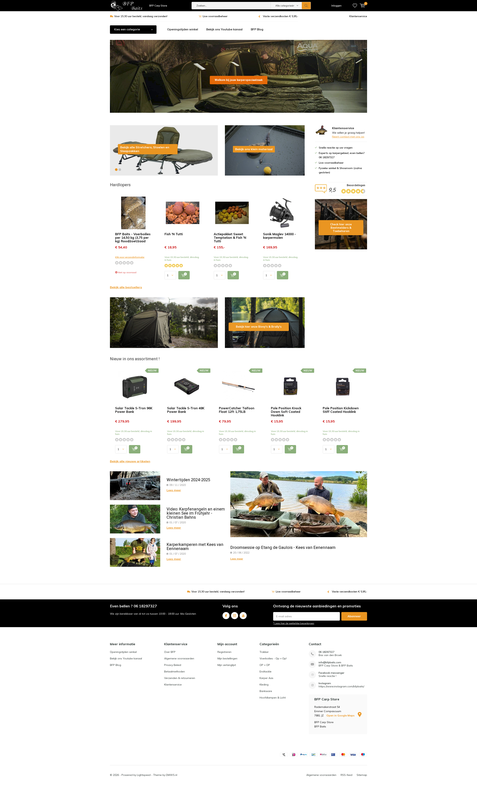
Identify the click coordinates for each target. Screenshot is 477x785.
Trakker (264, 652)
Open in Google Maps (340, 715)
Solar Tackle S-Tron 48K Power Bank (185, 410)
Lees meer (174, 490)
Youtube (243, 615)
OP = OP (265, 665)
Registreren (224, 652)
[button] (116, 169)
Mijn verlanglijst (226, 665)
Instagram (234, 615)
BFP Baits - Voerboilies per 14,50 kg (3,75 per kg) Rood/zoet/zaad (133, 237)
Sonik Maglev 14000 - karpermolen (279, 235)
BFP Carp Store (158, 5)
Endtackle (265, 671)
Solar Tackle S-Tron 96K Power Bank (133, 410)
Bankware (266, 691)
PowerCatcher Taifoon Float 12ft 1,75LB (236, 410)
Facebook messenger (331, 672)
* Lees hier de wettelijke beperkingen (293, 623)
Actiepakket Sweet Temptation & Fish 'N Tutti (230, 237)
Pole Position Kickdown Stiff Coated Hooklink (341, 410)
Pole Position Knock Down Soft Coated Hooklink (286, 411)
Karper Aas (266, 678)
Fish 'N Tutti (174, 234)
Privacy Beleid (172, 665)
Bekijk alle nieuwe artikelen (130, 461)
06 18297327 (326, 652)
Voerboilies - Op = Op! (273, 658)
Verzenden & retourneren (179, 678)
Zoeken (306, 5)
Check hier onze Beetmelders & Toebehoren (341, 224)
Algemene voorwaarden (179, 658)
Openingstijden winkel (182, 29)
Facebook (226, 615)
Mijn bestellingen (227, 658)
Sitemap (362, 775)
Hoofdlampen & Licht (273, 697)
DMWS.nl (171, 775)
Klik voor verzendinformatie (129, 257)
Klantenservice (358, 16)
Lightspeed (144, 775)
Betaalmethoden (174, 671)
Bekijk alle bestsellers (126, 287)
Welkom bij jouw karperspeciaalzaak (239, 80)
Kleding (264, 684)
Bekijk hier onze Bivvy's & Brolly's (265, 322)
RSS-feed (346, 775)
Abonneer (354, 616)
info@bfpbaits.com (330, 662)
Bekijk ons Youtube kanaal (224, 29)
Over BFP (170, 652)
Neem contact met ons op (348, 136)
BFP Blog (257, 29)
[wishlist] (355, 5)
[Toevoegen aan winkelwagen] (184, 275)
